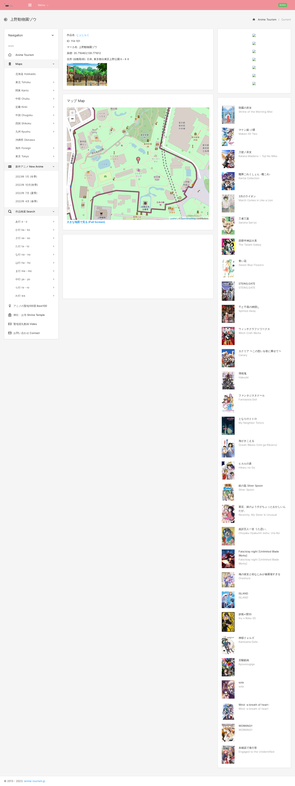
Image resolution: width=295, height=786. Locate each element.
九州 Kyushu (23, 131)
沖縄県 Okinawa (25, 139)
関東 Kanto (22, 90)
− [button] (72, 118)
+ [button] (72, 112)
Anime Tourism (266, 19)
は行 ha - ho (23, 262)
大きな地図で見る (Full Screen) (86, 222)
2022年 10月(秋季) (26, 184)
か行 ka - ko (22, 229)
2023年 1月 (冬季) (26, 176)
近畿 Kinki (21, 106)
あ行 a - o (21, 221)
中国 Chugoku (24, 115)
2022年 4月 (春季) (26, 201)
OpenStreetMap (188, 218)
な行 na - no (23, 254)
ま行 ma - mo (23, 271)
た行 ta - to (22, 246)
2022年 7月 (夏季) (26, 193)
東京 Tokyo (22, 156)
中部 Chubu (22, 98)
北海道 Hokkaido (25, 74)
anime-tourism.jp (34, 781)
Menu (41, 5)
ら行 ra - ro (22, 287)
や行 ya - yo (22, 279)
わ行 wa (20, 295)
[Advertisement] (138, 266)
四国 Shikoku (23, 123)
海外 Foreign (23, 148)
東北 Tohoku (23, 82)
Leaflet (173, 218)
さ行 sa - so (22, 238)
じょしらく (82, 35)
